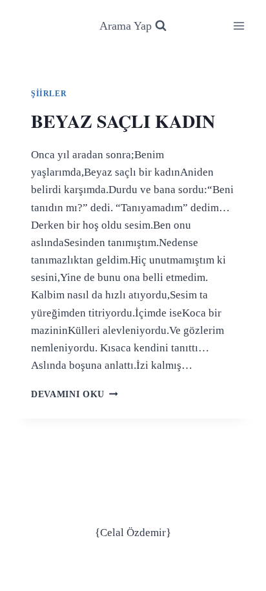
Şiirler (48, 93)
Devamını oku (74, 394)
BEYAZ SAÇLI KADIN (123, 121)
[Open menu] (239, 26)
